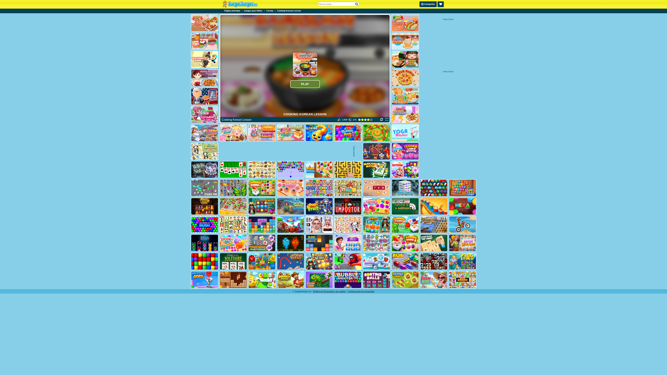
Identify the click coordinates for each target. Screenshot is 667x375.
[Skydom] (405, 169)
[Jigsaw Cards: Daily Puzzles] (319, 280)
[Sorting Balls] (376, 280)
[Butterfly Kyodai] (233, 188)
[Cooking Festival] (205, 133)
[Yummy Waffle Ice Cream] (405, 114)
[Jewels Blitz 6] (376, 225)
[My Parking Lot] (233, 206)
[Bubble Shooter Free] (348, 280)
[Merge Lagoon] (290, 206)
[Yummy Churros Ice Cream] (262, 133)
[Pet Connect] (376, 243)
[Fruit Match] (319, 169)
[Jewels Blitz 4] (262, 206)
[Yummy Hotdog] (405, 96)
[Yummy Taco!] (405, 23)
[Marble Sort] (205, 280)
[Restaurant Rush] (205, 59)
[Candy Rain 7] (233, 243)
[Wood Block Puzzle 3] (233, 280)
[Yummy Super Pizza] (205, 23)
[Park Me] (205, 188)
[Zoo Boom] (262, 261)
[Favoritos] (441, 4)
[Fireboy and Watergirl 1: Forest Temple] (290, 243)
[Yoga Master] (405, 133)
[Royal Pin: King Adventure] (376, 151)
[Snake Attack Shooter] (376, 133)
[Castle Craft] (405, 280)
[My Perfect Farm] (290, 280)
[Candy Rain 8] (376, 206)
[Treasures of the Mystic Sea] (434, 225)
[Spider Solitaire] (405, 206)
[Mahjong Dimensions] (405, 188)
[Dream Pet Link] (348, 225)
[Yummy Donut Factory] (205, 41)
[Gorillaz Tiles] (434, 261)
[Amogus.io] (348, 261)
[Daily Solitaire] (233, 261)
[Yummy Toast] (290, 133)
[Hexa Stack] (462, 206)
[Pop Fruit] (319, 206)
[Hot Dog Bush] (205, 96)
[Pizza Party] (405, 78)
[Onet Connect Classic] (319, 188)
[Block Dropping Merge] (319, 243)
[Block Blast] (262, 225)
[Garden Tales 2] (405, 225)
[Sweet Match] (290, 188)
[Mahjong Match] (376, 169)
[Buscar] (357, 4)
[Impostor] (348, 206)
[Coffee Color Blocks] (434, 206)
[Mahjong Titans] (233, 225)
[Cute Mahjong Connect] (205, 151)
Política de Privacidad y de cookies (329, 291)
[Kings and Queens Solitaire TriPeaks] (348, 243)
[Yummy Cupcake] (405, 41)
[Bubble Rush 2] (348, 133)
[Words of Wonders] (376, 188)
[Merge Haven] (462, 243)
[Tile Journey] (376, 261)
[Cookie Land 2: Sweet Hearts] (405, 151)
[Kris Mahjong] (262, 169)
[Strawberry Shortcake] (205, 114)
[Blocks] (205, 261)
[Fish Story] (462, 261)
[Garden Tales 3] (405, 243)
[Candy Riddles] (262, 280)
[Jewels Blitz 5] (319, 261)
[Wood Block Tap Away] (434, 243)
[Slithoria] (319, 133)
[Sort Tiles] (462, 188)
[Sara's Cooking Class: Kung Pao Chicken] (205, 78)
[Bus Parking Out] (405, 261)
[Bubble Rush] (205, 225)
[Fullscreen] (387, 119)
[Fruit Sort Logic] (205, 206)
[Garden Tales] (262, 188)
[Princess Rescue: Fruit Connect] (262, 243)
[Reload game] (381, 119)
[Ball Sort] (205, 243)
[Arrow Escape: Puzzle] (348, 169)
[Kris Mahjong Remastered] (462, 280)
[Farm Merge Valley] (434, 280)
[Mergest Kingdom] (290, 225)
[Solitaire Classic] (233, 169)
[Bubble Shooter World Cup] (434, 188)
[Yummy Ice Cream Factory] (233, 133)
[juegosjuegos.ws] (240, 4)
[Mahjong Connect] (348, 188)
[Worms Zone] (290, 261)
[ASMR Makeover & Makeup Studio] (319, 225)
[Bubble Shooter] (290, 169)
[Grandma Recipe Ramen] (405, 59)
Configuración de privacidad (361, 291)
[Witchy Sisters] (205, 169)
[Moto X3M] (462, 225)
